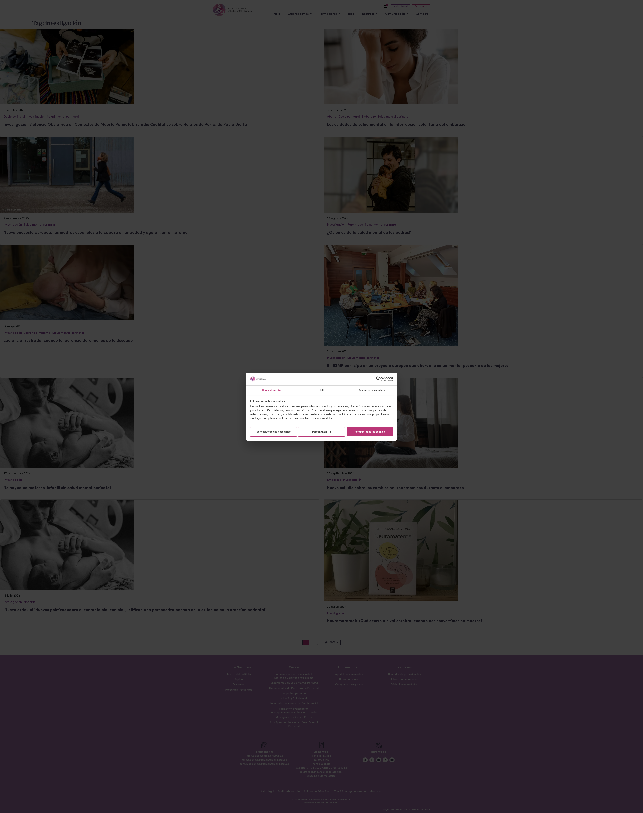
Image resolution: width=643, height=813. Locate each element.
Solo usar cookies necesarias (273, 431)
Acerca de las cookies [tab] (372, 389)
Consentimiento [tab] (271, 389)
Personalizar (319, 431)
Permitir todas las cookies (369, 431)
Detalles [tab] (321, 389)
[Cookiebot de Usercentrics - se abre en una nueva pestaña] (378, 378)
